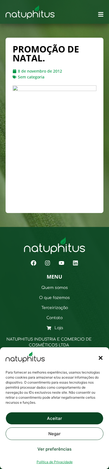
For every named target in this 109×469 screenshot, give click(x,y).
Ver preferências (54, 449)
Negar (54, 433)
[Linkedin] (75, 263)
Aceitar (54, 418)
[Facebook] (33, 263)
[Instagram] (47, 263)
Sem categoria (31, 77)
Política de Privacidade (55, 462)
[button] (100, 358)
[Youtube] (61, 263)
